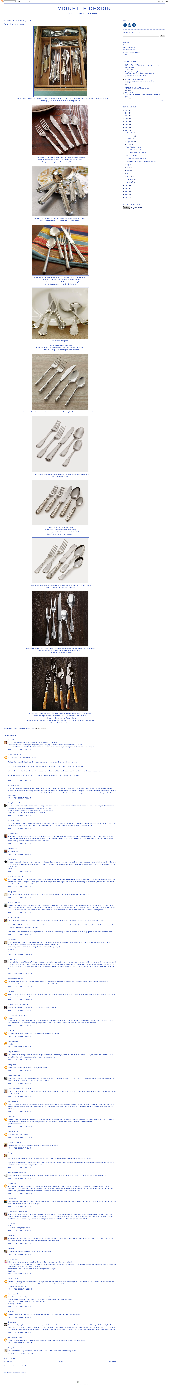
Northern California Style (134, 79)
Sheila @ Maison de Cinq (16, 1211)
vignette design (84, 8)
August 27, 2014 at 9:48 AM (19, 1332)
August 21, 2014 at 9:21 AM (19, 913)
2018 (127, 119)
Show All (163, 100)
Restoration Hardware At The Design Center (141, 161)
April (128, 173)
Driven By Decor (130, 93)
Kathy (10, 1248)
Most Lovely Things (132, 64)
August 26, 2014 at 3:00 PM (19, 1306)
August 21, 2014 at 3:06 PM (19, 1036)
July (128, 165)
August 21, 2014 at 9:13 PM (19, 1111)
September (130, 142)
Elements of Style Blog (133, 87)
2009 (127, 197)
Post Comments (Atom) (20, 1366)
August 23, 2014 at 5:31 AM (19, 1206)
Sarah (10, 1116)
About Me (126, 42)
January (129, 182)
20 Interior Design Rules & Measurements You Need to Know (142, 95)
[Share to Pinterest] (45, 728)
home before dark (14, 876)
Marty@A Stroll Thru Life (16, 1005)
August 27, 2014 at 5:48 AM (19, 1317)
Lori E (10, 739)
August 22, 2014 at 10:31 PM (20, 1193)
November (130, 136)
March (129, 176)
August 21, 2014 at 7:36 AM (19, 798)
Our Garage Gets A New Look (136, 158)
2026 (127, 110)
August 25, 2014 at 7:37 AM (19, 1244)
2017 (127, 122)
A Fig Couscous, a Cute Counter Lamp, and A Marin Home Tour (141, 82)
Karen (10, 859)
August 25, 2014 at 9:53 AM (19, 1254)
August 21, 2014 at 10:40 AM (20, 974)
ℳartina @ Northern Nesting (18, 1088)
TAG (9, 992)
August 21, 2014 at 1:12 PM (19, 1010)
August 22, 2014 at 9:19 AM (19, 1178)
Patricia (10, 1183)
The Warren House (129, 50)
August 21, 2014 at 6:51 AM (19, 750)
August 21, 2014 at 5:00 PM (19, 1060)
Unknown (11, 1101)
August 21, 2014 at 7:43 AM (19, 815)
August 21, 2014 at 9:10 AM (19, 897)
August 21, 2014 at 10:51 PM (20, 1127)
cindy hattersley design (15, 1015)
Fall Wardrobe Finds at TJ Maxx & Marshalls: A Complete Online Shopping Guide (139, 74)
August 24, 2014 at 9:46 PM (19, 1231)
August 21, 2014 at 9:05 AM (19, 887)
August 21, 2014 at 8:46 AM (19, 872)
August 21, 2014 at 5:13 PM (19, 1070)
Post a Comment (9, 1358)
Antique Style (12, 917)
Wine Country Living (129, 47)
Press (125, 55)
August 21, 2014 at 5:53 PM (19, 1083)
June (128, 167)
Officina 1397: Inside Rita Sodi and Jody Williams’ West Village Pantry (142, 66)
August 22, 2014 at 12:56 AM (20, 1137)
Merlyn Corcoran (13, 1348)
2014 (127, 130)
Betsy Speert (12, 803)
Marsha (10, 959)
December (130, 133)
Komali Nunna (13, 1142)
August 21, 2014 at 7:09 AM (19, 781)
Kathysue (11, 833)
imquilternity (12, 1052)
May (128, 170)
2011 (127, 191)
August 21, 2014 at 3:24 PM (19, 1047)
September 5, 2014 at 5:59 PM (20, 1354)
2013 (127, 186)
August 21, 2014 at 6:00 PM (19, 1096)
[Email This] (38, 728)
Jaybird (10, 939)
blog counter (84, 1384)
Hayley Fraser (12, 1075)
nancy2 (10, 1065)
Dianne (10, 1235)
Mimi (9, 1030)
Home (61, 1362)
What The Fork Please (133, 147)
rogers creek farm (14, 979)
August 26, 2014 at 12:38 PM (20, 1289)
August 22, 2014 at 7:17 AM (19, 1148)
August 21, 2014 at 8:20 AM (19, 854)
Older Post (112, 1362)
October (129, 139)
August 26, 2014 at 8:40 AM (19, 1274)
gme (9, 1311)
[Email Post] (36, 728)
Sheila (10, 1322)
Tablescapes (127, 45)
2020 (127, 113)
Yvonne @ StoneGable (15, 1172)
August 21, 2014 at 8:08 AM (19, 828)
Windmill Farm (13, 902)
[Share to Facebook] (43, 728)
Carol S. (10, 1198)
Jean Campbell (13, 754)
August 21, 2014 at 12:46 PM (20, 1000)
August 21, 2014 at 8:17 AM (19, 843)
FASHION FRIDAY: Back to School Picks (137, 88)
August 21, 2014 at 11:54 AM (20, 987)
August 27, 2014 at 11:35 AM (20, 1343)
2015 (127, 127)
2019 (127, 116)
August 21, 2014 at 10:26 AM (20, 954)
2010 (127, 194)
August (129, 144)
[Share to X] (42, 728)
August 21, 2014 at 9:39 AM (19, 934)
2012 (127, 188)
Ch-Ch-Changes (131, 155)
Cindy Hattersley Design (133, 72)
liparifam (11, 1041)
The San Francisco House (131, 52)
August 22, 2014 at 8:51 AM (19, 1168)
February (130, 179)
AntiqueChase (12, 892)
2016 (127, 125)
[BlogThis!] (40, 728)
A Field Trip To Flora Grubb (135, 150)
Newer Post (8, 1362)
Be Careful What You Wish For (136, 153)
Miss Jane (11, 1259)
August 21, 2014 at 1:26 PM (19, 1026)
